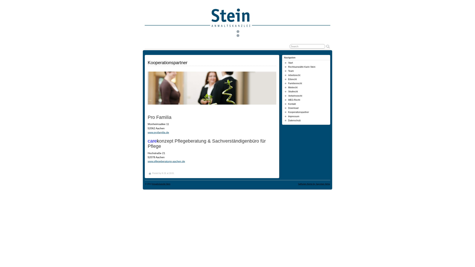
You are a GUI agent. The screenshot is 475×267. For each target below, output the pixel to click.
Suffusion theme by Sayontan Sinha (314, 184)
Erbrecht (292, 79)
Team (291, 71)
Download (293, 108)
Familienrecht (295, 83)
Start (290, 63)
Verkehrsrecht (295, 96)
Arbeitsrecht (294, 75)
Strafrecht (293, 91)
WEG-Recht (294, 100)
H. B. (164, 173)
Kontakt (292, 104)
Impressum (293, 116)
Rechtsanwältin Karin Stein (301, 67)
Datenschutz (294, 120)
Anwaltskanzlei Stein (161, 184)
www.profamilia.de (158, 132)
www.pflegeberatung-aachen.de (166, 161)
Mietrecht (292, 87)
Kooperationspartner (298, 112)
